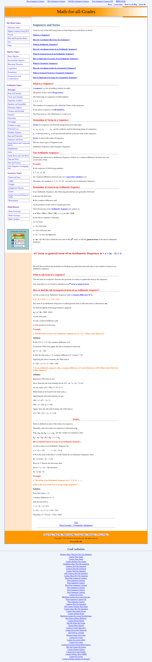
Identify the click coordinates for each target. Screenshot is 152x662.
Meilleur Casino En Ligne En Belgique (76, 616)
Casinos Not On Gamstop (76, 566)
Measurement (13, 201)
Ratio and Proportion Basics (17, 38)
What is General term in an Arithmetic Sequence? (53, 54)
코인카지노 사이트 (76, 633)
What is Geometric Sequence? (45, 63)
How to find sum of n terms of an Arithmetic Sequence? (55, 59)
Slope (10, 45)
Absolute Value (14, 27)
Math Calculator (14, 219)
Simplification (13, 149)
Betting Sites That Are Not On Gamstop (76, 554)
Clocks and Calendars (15, 97)
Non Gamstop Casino (76, 602)
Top (76, 522)
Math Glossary (14, 215)
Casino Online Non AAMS (76, 654)
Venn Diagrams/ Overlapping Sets (18, 167)
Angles (11, 181)
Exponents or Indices (15, 101)
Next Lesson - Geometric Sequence (76, 525)
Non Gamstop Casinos (76, 580)
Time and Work (13, 159)
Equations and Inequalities (17, 104)
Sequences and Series (15, 140)
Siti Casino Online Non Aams (76, 606)
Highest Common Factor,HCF (18, 31)
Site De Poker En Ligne (76, 623)
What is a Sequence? (41, 35)
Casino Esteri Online (76, 621)
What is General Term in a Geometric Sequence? (53, 73)
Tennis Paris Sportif (76, 625)
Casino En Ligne (76, 595)
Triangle (11, 184)
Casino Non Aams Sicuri (76, 611)
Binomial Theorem (15, 64)
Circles (10, 192)
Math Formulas (14, 211)
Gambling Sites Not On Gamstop (76, 564)
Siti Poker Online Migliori (76, 618)
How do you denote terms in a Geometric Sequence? (54, 68)
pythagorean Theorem (16, 188)
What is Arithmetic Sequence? (45, 44)
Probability (12, 72)
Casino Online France (76, 649)
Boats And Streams (14, 94)
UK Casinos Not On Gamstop (76, 573)
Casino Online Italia (76, 613)
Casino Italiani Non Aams (76, 561)
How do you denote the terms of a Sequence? (51, 40)
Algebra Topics (13, 52)
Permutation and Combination (14, 77)
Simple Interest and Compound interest (19, 144)
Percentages (12, 122)
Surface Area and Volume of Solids (18, 196)
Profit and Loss (13, 129)
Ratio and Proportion (15, 136)
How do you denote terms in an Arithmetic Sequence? (55, 49)
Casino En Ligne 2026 (76, 640)
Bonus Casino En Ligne (76, 635)
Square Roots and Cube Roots (18, 156)
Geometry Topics (15, 173)
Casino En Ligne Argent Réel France (76, 645)
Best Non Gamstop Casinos (76, 578)
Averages (11, 90)
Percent (10, 35)
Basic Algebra (13, 56)
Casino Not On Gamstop (76, 571)
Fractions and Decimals (16, 111)
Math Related (13, 207)
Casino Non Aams (76, 557)
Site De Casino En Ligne (76, 647)
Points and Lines (14, 177)
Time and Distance (14, 163)
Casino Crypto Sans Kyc (76, 628)
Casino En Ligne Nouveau (76, 630)
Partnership (12, 118)
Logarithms (12, 68)
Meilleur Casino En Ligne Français (76, 597)
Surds (10, 152)
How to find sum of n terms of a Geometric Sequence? (55, 77)
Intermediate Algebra (16, 60)
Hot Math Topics (14, 23)
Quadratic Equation (14, 133)
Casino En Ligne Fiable (76, 652)
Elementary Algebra (15, 108)
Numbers (11, 115)
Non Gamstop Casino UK (76, 599)
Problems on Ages (14, 125)
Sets (9, 42)
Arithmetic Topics (14, 85)
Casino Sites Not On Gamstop (76, 576)
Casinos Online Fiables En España (76, 659)
